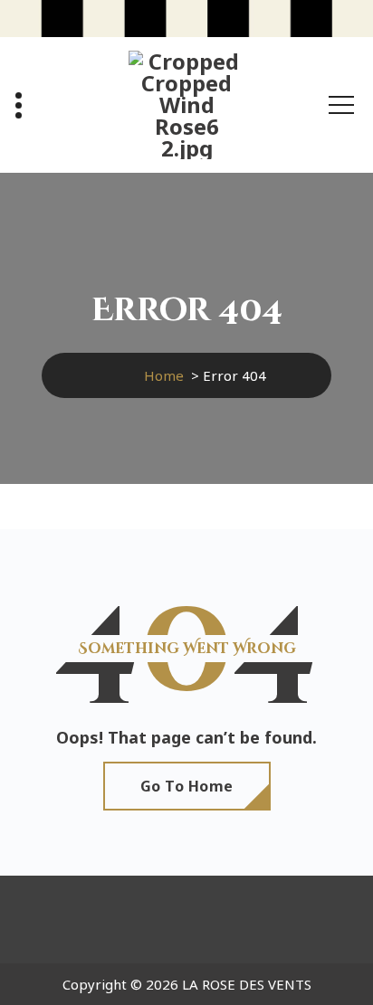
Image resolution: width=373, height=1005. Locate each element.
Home (164, 375)
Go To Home (187, 786)
